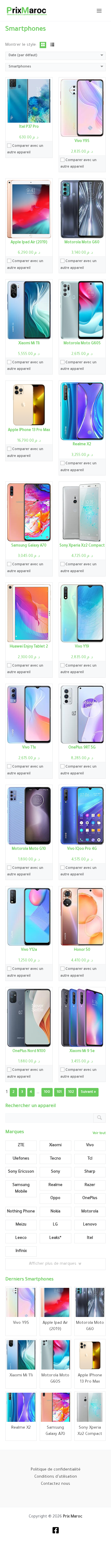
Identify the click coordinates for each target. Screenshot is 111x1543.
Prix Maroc (72, 1517)
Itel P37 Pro (29, 127)
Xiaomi (55, 1145)
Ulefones (21, 1159)
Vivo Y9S (82, 141)
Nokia (55, 1211)
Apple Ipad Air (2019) (29, 243)
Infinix (21, 1251)
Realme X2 (82, 445)
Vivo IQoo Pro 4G (82, 849)
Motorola (89, 1211)
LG (55, 1225)
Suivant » (88, 1092)
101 (59, 1092)
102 (71, 1092)
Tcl (90, 1159)
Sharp (89, 1172)
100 (47, 1092)
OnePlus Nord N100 (29, 1051)
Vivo (90, 1145)
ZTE (21, 1145)
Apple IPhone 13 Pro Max (29, 430)
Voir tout (99, 1133)
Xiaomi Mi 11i (29, 344)
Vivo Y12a (29, 950)
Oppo (55, 1198)
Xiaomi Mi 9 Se (82, 1051)
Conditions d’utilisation (55, 1477)
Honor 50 (82, 950)
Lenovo (90, 1225)
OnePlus (89, 1198)
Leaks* (55, 1238)
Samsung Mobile (21, 1188)
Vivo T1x (29, 748)
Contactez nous (55, 1484)
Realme (55, 1185)
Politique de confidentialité (56, 1470)
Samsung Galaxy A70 (28, 546)
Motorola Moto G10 (29, 849)
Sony (55, 1172)
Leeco (21, 1238)
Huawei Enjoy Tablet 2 (29, 647)
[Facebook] (55, 1530)
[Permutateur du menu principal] (99, 10)
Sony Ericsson (21, 1172)
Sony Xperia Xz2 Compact (82, 546)
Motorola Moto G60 (82, 243)
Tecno (55, 1159)
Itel (90, 1238)
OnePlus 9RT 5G (82, 748)
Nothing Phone (21, 1211)
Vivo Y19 (82, 647)
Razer (90, 1185)
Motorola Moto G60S (82, 344)
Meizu (21, 1225)
